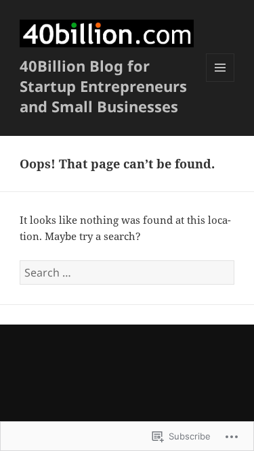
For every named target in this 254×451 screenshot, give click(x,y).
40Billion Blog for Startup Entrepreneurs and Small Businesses (103, 85)
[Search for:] (127, 272)
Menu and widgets (220, 81)
